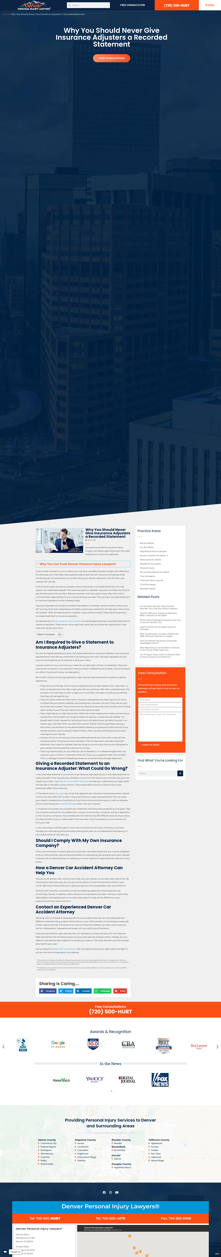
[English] (216, 1253)
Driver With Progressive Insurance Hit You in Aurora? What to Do (160, 621)
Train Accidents (147, 576)
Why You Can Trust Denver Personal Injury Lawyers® (77, 564)
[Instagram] (110, 1192)
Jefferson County (158, 1140)
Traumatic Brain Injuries (151, 580)
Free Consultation (132, 5)
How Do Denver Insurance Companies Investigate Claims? (158, 642)
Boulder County (121, 1140)
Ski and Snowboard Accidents (154, 572)
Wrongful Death (148, 588)
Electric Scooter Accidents (153, 555)
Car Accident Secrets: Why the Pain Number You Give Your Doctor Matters (158, 607)
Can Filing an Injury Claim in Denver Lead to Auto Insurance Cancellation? (160, 655)
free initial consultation (64, 949)
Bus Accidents (147, 543)
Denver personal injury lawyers (66, 621)
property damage (67, 804)
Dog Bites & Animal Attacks (153, 551)
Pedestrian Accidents (150, 564)
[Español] (218, 1253)
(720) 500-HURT (177, 5)
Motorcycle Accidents (150, 560)
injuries (59, 793)
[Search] (180, 773)
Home (5, 14)
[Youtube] (117, 1192)
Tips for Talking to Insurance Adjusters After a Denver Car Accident (158, 614)
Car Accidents (146, 547)
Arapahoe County (85, 1140)
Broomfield (118, 1146)
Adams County (47, 1140)
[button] (83, 564)
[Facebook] (104, 1192)
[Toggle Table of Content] (58, 634)
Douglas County (121, 1164)
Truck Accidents (148, 584)
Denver (116, 1155)
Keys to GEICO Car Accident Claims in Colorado (158, 628)
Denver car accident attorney (74, 781)
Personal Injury (147, 568)
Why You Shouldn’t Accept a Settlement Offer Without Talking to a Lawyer (159, 635)
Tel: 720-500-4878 (110, 1218)
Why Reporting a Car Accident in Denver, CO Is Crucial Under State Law (160, 649)
